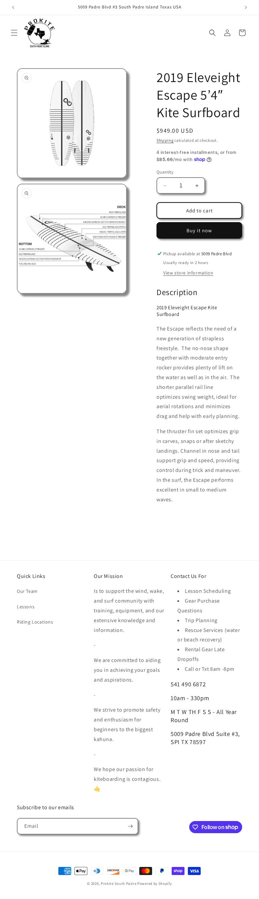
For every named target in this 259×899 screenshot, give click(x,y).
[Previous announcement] (13, 7)
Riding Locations (35, 622)
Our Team (27, 591)
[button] (14, 32)
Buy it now (199, 230)
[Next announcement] (245, 7)
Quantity (164, 172)
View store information (188, 273)
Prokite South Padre (118, 883)
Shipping (165, 140)
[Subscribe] (130, 826)
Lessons (25, 607)
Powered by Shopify (154, 883)
